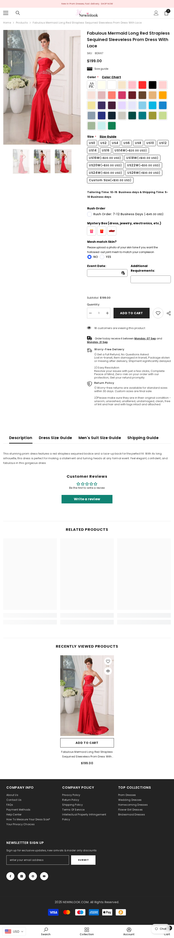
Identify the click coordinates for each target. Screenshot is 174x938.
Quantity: (93, 304)
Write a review (87, 499)
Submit (83, 860)
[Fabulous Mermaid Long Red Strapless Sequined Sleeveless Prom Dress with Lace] (87, 695)
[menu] (5, 13)
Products (22, 22)
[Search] (17, 13)
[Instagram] (22, 876)
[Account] (156, 13)
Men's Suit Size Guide (100, 437)
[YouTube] (44, 876)
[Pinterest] (33, 876)
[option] (42, 87)
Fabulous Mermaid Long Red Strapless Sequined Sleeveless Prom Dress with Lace (87, 754)
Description (20, 437)
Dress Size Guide (55, 437)
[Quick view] (108, 671)
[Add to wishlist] (108, 661)
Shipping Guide (143, 437)
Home (7, 22)
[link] (158, 313)
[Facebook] (10, 876)
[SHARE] (167, 313)
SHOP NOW (107, 3)
